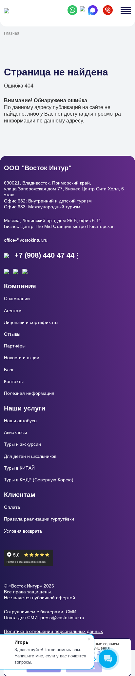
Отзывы (12, 334)
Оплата (12, 507)
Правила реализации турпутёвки (39, 519)
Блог (9, 369)
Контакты (14, 381)
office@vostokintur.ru (26, 240)
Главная (11, 33)
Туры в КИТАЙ (19, 468)
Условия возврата (23, 531)
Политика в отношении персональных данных (53, 631)
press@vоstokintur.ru (62, 617)
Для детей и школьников (30, 456)
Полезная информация (29, 393)
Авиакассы (15, 432)
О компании (17, 298)
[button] (108, 10)
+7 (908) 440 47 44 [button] (44, 255)
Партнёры (15, 345)
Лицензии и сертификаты (31, 322)
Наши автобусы (20, 420)
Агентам (13, 310)
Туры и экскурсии (22, 444)
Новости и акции (21, 357)
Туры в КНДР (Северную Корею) (38, 479)
